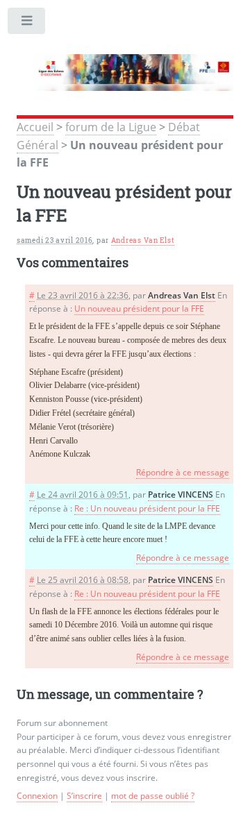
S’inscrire (84, 796)
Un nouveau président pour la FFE (139, 308)
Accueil (35, 127)
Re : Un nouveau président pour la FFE (147, 508)
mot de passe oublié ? (152, 796)
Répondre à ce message (182, 472)
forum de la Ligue (110, 127)
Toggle (27, 23)
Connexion (37, 796)
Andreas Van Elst (143, 240)
